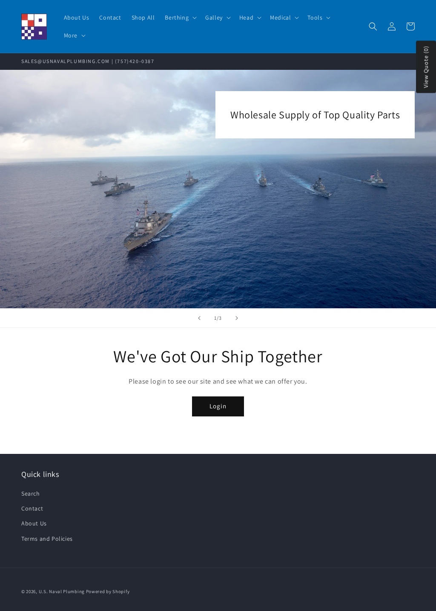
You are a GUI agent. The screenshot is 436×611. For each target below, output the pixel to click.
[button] (180, 17)
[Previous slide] (199, 318)
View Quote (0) (426, 67)
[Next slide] (236, 318)
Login (218, 406)
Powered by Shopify (108, 591)
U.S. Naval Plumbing (62, 591)
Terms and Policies (47, 538)
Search (30, 493)
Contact (32, 508)
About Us (34, 523)
